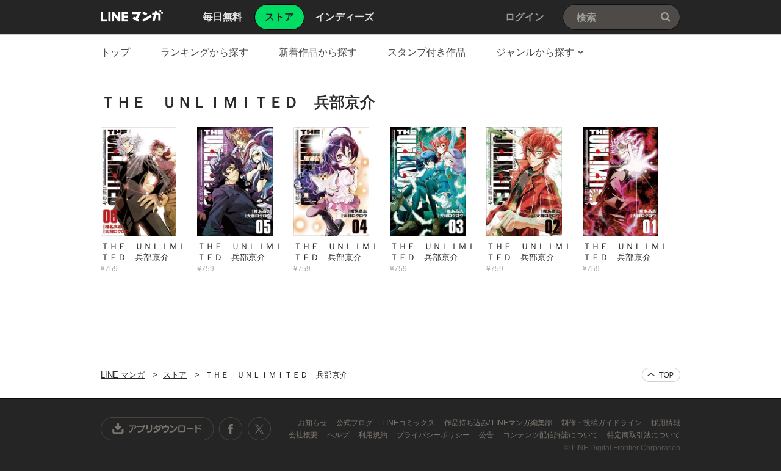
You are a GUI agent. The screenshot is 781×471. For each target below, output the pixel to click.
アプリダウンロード (157, 428)
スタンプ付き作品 (426, 52)
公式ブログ (355, 422)
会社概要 (304, 435)
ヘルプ (339, 435)
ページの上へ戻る (661, 375)
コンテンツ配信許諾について (551, 435)
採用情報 (665, 422)
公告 (487, 435)
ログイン (524, 17)
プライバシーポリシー (434, 435)
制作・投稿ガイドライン (602, 422)
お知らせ (313, 422)
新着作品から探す (318, 52)
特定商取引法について (643, 435)
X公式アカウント (259, 428)
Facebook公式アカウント (230, 428)
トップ (115, 52)
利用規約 (373, 435)
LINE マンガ (132, 16)
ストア (175, 374)
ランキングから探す (204, 52)
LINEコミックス (409, 422)
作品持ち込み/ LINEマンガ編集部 (499, 422)
